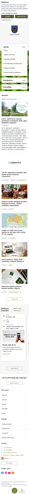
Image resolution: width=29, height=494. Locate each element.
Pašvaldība (5, 409)
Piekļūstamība (5, 428)
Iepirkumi (4, 399)
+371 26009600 (7, 450)
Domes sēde (6, 354)
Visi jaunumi (14, 299)
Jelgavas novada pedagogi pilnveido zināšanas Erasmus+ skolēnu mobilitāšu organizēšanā (14, 203)
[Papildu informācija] (9, 458)
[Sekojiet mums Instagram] (6, 473)
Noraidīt (7, 16)
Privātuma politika (7, 424)
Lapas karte (5, 433)
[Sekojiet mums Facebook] (2, 473)
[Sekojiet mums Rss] (13, 473)
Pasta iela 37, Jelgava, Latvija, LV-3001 (13, 455)
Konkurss (13, 180)
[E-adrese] (4, 458)
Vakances (4, 395)
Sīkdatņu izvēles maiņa (8, 437)
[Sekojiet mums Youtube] (9, 473)
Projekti (11, 209)
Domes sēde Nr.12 (9, 345)
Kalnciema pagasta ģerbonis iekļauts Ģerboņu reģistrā (12, 287)
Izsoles (4, 413)
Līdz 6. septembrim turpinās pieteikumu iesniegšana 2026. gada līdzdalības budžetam (14, 121)
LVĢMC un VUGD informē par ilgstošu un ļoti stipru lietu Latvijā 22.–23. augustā (13, 232)
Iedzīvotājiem (12, 238)
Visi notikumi (14, 368)
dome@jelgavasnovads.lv (10, 452)
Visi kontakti (9, 463)
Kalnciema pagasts (13, 292)
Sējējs (10, 265)
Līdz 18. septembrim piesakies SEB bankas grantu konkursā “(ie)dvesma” (14, 174)
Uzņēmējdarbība (21, 180)
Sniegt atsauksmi (14, 383)
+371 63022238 (7, 447)
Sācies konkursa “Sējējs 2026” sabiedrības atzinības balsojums (13, 260)
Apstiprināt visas (21, 16)
